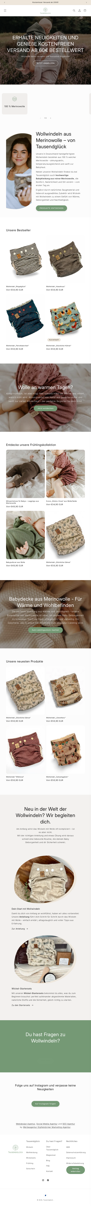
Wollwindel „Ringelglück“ (16, 286)
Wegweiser (51, 1155)
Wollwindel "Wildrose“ (15, 777)
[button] (5, 10)
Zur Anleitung (18, 929)
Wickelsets (31, 1158)
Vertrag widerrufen (75, 1169)
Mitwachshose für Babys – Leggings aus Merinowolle (22, 502)
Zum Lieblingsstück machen (45, 630)
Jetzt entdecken (45, 408)
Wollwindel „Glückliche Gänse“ (58, 562)
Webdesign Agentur (25, 1124)
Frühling (29, 1163)
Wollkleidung (31, 1152)
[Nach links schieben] (40, 118)
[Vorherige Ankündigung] (4, 2)
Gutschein (30, 1169)
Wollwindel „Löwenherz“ (56, 718)
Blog (48, 1160)
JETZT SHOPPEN (61, 58)
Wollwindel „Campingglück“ (57, 777)
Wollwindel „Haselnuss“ (55, 286)
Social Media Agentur (46, 1124)
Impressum (71, 1158)
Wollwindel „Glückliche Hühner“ (58, 346)
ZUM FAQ (45, 1061)
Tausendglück (48, 1200)
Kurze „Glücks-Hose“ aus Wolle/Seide (61, 501)
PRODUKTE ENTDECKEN (51, 208)
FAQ (48, 1166)
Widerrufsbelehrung (75, 1163)
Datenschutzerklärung (76, 1152)
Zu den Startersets (21, 1005)
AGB (68, 1147)
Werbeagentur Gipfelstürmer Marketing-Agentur (46, 1127)
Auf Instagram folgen (45, 1104)
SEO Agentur (68, 1124)
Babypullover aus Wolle (15, 562)
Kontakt (49, 1171)
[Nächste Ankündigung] (86, 2)
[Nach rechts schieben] (50, 118)
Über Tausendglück (52, 1148)
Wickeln (29, 1147)
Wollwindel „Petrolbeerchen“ (17, 346)
